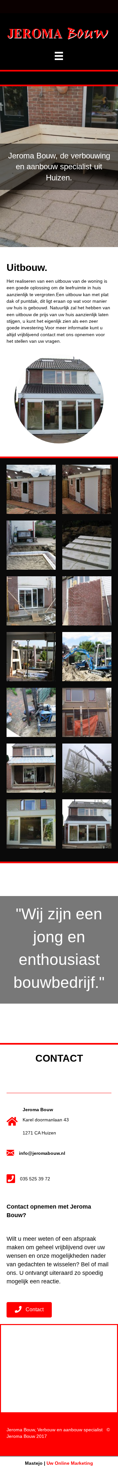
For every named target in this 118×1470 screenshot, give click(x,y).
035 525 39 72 (35, 1178)
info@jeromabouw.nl (42, 1153)
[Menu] (59, 56)
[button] (29, 1309)
